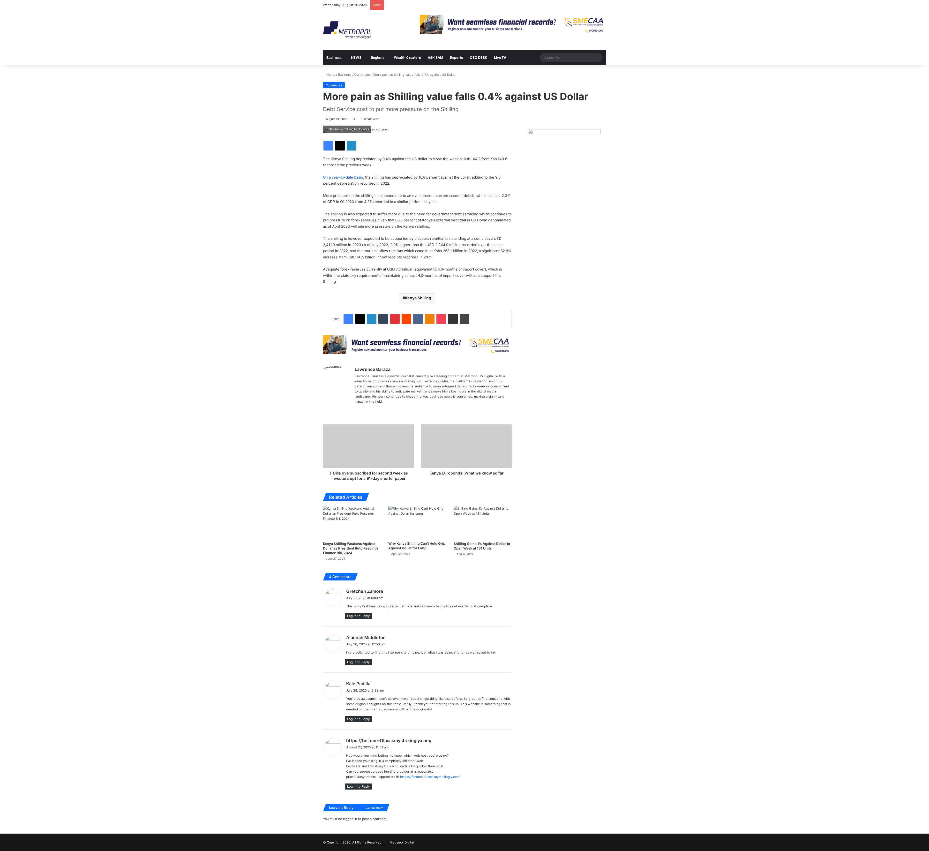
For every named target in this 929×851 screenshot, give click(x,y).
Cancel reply (374, 807)
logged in (350, 819)
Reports (456, 57)
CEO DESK (478, 57)
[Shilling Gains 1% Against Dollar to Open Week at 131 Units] (483, 522)
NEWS (356, 57)
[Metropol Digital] (347, 30)
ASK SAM (435, 57)
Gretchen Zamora (364, 591)
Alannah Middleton (366, 637)
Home (330, 74)
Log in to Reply (358, 616)
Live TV (500, 57)
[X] (357, 409)
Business (334, 57)
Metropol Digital (402, 842)
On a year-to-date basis (343, 177)
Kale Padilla (358, 683)
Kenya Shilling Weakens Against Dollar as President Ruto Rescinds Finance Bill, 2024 (351, 548)
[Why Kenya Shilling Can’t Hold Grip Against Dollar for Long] (417, 522)
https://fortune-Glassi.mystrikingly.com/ (389, 740)
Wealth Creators (407, 57)
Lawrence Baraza (372, 369)
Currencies (362, 74)
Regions (377, 57)
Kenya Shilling (418, 297)
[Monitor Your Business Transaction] (417, 344)
